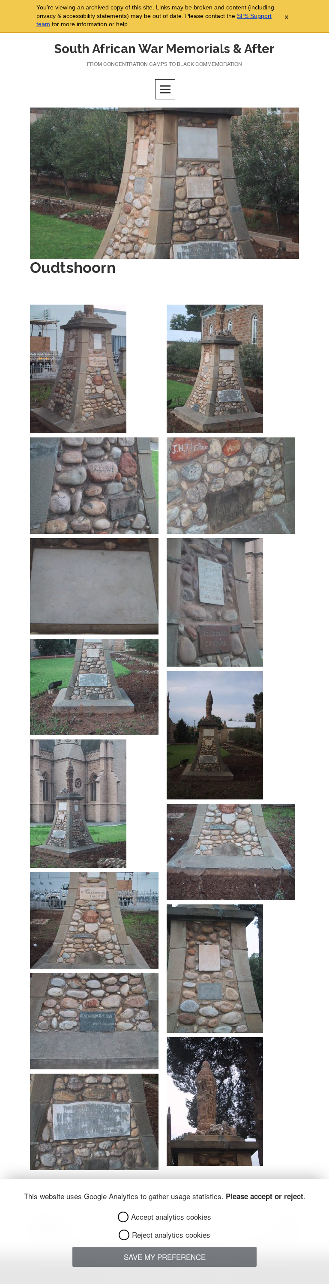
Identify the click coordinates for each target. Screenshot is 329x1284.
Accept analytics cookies (171, 1216)
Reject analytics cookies (171, 1234)
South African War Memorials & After (164, 49)
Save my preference (165, 1256)
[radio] (123, 1217)
